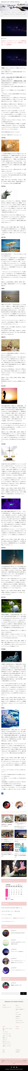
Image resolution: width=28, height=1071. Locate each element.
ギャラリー (18, 1018)
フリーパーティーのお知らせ (6, 914)
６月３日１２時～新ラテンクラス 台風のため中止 (10, 911)
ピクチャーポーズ (19, 1020)
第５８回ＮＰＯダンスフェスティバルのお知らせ (20, 827)
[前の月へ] (16, 885)
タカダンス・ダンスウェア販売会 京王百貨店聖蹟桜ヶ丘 (20, 855)
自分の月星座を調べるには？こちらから (10, 132)
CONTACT (18, 1049)
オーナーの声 (18, 1014)
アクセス (17, 1028)
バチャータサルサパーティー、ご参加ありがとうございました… (18, 961)
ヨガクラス (5, 1039)
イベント (17, 1012)
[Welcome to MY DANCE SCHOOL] (12, 2)
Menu (4, 1026)
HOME (4, 1005)
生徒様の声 (18, 1016)
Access (17, 1026)
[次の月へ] (21, 885)
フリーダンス (5, 1031)
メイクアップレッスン (7, 1033)
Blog (4, 1049)
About (17, 1005)
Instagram (14, 1067)
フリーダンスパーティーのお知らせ (20, 840)
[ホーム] (1, 11)
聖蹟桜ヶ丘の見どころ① (16, 985)
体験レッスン (5, 1037)
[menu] (26, 2)
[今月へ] (19, 885)
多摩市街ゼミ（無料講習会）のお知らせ (6, 825)
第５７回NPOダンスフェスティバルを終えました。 (7, 840)
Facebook (11, 1067)
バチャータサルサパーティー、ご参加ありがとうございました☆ (13, 918)
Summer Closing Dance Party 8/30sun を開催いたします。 (7, 854)
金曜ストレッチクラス (7, 1045)
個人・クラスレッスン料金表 (7, 1029)
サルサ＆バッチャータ (7, 1007)
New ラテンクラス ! (7, 1041)
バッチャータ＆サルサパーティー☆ (7, 921)
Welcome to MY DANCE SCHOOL (14, 1001)
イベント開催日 (11, 899)
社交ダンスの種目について (20, 1010)
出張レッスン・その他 (7, 1035)
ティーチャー (18, 1007)
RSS (16, 1067)
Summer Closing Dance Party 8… (18, 932)
